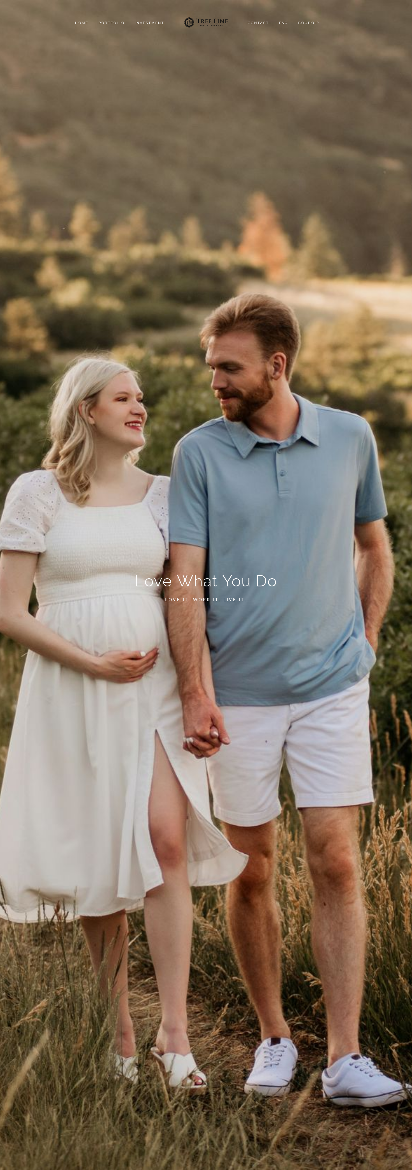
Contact (258, 23)
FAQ (283, 23)
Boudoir (309, 23)
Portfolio (112, 23)
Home (82, 23)
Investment (149, 23)
